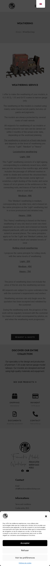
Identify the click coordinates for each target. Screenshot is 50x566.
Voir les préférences (25, 557)
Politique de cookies (25, 563)
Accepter (25, 543)
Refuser (25, 550)
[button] (46, 516)
